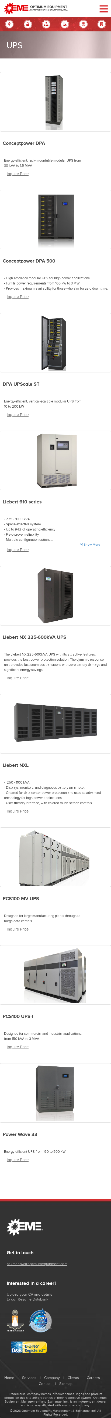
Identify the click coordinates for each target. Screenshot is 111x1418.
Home (9, 1378)
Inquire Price (18, 173)
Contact (45, 1383)
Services (29, 1378)
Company (52, 1378)
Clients (73, 1378)
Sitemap (65, 1383)
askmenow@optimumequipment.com (37, 1264)
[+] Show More (90, 544)
